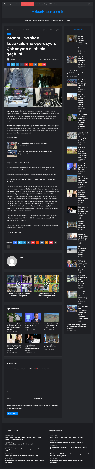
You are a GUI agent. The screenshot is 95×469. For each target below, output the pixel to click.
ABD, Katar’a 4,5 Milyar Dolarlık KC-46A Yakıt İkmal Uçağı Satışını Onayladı (14, 326)
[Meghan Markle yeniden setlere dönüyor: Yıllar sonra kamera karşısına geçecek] (72, 38)
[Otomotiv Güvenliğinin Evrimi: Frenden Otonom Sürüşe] (72, 278)
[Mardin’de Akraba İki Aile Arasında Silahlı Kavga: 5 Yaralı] (51, 317)
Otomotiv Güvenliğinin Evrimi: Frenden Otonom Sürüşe (82, 280)
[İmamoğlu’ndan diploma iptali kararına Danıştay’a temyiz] (33, 338)
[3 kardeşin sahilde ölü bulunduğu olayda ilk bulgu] (12, 153)
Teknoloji (54, 20)
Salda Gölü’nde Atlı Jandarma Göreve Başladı (82, 250)
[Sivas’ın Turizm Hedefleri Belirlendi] (51, 338)
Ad (8, 391)
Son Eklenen (77, 29)
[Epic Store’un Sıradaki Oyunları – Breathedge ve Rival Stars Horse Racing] (72, 150)
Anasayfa (28, 20)
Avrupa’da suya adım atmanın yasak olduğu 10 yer (82, 296)
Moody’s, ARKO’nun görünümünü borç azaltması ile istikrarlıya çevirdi (54, 4)
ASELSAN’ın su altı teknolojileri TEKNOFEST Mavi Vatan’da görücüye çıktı (83, 312)
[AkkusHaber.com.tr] (47, 11)
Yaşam (61, 20)
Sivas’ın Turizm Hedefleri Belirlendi (50, 346)
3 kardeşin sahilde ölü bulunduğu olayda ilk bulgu (35, 151)
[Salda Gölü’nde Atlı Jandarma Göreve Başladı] (72, 249)
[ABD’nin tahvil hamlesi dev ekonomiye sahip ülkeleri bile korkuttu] (72, 135)
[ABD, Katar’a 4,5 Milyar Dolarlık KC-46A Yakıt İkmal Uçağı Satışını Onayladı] (14, 317)
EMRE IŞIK (12, 59)
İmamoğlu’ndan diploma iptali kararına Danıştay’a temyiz (32, 347)
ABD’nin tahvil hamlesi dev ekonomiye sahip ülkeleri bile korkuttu (83, 137)
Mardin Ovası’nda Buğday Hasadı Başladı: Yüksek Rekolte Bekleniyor (81, 101)
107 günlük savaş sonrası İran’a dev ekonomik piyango (83, 265)
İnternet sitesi (38, 398)
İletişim (67, 20)
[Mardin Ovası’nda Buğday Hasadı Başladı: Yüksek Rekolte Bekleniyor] (72, 96)
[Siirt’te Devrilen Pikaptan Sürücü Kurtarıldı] (12, 145)
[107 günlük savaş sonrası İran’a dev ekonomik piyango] (72, 263)
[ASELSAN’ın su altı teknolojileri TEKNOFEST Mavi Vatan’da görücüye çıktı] (72, 308)
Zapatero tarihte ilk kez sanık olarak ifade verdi (83, 237)
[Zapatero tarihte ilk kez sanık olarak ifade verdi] (72, 236)
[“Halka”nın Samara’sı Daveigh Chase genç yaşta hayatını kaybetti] (14, 338)
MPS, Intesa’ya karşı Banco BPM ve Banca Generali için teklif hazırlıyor (77, 327)
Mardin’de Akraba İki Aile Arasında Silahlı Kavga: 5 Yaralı (51, 325)
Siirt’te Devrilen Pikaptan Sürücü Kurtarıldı (32, 143)
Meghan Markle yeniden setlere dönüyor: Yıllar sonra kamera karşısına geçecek (83, 43)
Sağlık (47, 20)
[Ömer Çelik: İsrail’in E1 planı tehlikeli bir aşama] (33, 317)
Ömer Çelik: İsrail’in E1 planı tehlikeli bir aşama (32, 325)
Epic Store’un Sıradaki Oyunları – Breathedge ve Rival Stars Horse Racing (82, 152)
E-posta (9, 398)
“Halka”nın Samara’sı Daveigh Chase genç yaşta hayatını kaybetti (14, 347)
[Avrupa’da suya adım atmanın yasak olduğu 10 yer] (72, 294)
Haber (35, 20)
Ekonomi (41, 20)
